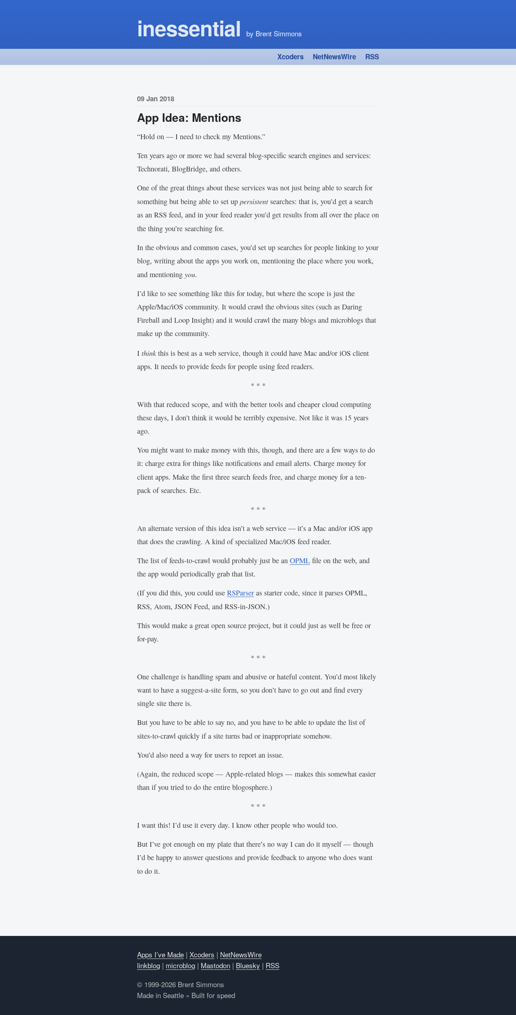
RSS (372, 56)
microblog (180, 965)
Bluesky (248, 965)
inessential (189, 28)
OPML (300, 560)
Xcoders (290, 56)
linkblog (148, 965)
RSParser (240, 592)
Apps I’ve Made (160, 954)
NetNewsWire (334, 56)
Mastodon (215, 965)
